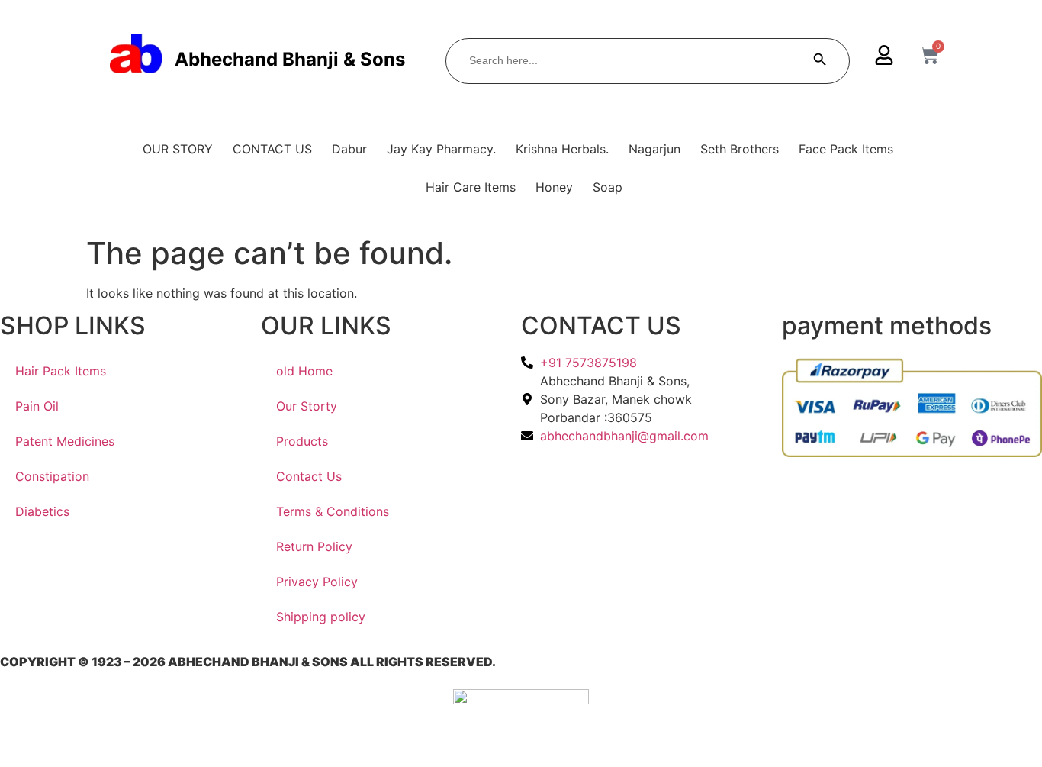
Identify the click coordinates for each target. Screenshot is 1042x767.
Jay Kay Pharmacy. (441, 148)
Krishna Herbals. (562, 148)
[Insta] (651, 489)
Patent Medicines (64, 441)
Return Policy (314, 546)
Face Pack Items (846, 148)
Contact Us (309, 476)
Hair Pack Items (60, 371)
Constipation (52, 476)
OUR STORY (178, 148)
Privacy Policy (317, 581)
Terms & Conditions (332, 511)
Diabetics (42, 511)
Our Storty (306, 406)
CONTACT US (272, 148)
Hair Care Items (471, 187)
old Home (304, 371)
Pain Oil (37, 406)
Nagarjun (654, 148)
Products (302, 441)
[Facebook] (651, 470)
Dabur (349, 148)
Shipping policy (320, 616)
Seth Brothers (739, 148)
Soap (607, 187)
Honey (554, 187)
